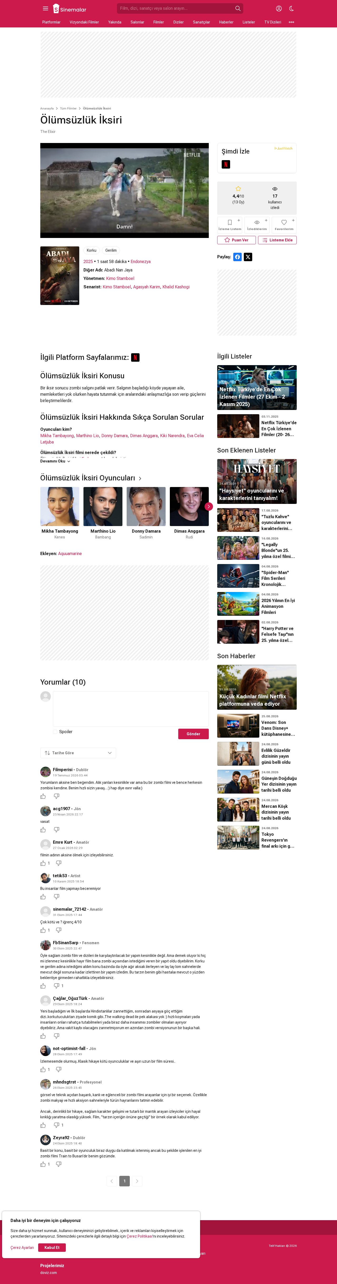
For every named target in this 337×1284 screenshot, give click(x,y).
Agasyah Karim (146, 286)
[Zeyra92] (45, 1140)
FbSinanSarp (65, 942)
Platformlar (51, 22)
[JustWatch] (283, 148)
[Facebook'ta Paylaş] (237, 257)
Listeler (249, 22)
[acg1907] (45, 811)
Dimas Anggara (144, 435)
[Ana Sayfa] (70, 8)
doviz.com (48, 1273)
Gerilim (111, 250)
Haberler (226, 22)
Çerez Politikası (139, 1236)
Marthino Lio (87, 435)
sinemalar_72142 (69, 909)
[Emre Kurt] (45, 844)
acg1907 (61, 808)
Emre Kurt (62, 842)
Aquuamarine (70, 553)
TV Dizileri (272, 22)
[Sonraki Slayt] (209, 506)
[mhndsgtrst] (45, 1084)
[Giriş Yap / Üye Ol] (279, 8)
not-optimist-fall (69, 1048)
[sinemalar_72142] (45, 911)
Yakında (114, 22)
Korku (91, 250)
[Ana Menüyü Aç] (45, 8)
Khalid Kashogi (176, 286)
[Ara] (238, 8)
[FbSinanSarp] (45, 945)
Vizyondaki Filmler (84, 22)
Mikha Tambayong (57, 435)
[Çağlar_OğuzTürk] (45, 1000)
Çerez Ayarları (22, 1247)
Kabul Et (52, 1247)
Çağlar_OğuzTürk (70, 998)
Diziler (179, 22)
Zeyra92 (61, 1137)
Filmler (158, 22)
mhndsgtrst (64, 1082)
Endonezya (141, 261)
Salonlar (137, 22)
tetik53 (60, 875)
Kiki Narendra (172, 435)
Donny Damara (114, 435)
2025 (88, 261)
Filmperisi (62, 769)
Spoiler (65, 731)
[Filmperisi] (45, 772)
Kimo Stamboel (120, 278)
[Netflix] (226, 164)
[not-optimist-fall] (45, 1051)
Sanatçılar (201, 22)
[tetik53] (45, 878)
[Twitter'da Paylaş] (248, 257)
